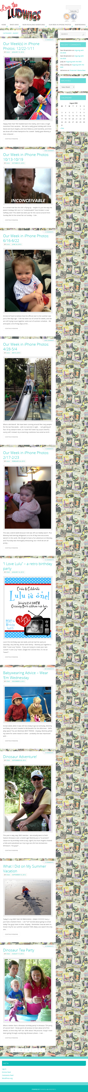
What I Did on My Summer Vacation (24, 868)
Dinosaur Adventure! (20, 756)
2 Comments (49, 232)
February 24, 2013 (18, 461)
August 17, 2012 (18, 954)
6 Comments (49, 946)
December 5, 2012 (18, 681)
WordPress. (52, 1089)
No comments (49, 669)
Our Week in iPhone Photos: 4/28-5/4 (26, 346)
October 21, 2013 (18, 163)
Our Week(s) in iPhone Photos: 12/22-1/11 (21, 46)
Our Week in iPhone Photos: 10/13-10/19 (26, 157)
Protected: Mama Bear (78, 70)
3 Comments (49, 40)
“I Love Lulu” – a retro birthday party (27, 566)
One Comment (49, 150)
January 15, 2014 (18, 52)
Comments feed (7, 1075)
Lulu (8, 52)
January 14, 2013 (18, 572)
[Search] (83, 35)
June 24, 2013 (16, 244)
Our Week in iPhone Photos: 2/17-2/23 (26, 455)
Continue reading (11, 139)
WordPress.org (7, 1078)
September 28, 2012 (19, 760)
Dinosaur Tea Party (18, 950)
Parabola (43, 1089)
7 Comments (49, 449)
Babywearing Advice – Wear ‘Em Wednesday (25, 675)
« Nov (62, 128)
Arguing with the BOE (74, 62)
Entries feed (6, 1072)
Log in (4, 1069)
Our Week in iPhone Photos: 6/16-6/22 (26, 238)
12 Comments (49, 560)
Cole (8, 572)
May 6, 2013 (16, 353)
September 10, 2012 (19, 875)
